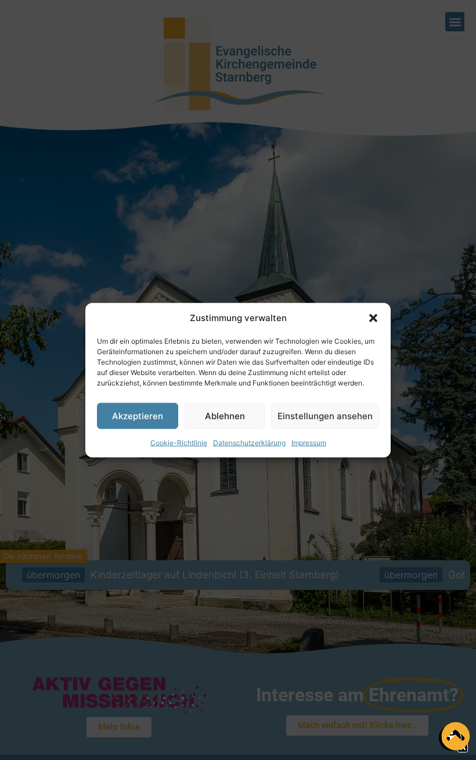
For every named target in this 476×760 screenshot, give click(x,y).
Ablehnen (225, 415)
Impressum (308, 442)
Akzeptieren (137, 415)
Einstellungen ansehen (325, 415)
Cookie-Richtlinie (178, 442)
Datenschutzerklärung (249, 442)
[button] (373, 318)
